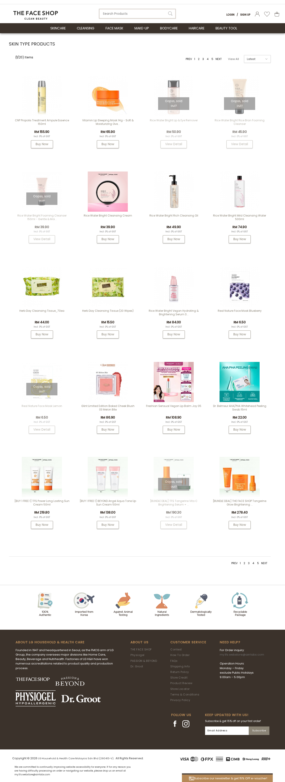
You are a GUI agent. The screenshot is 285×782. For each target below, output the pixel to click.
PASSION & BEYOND (143, 661)
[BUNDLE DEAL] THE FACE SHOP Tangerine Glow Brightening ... (239, 502)
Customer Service (188, 642)
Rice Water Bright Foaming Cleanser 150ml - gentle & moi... (42, 217)
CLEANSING (85, 28)
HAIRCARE (196, 28)
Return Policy (179, 672)
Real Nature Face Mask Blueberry (240, 311)
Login (230, 15)
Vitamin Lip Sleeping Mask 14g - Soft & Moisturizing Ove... (108, 122)
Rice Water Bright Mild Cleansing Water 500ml (239, 217)
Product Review (181, 683)
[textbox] (137, 14)
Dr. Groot (136, 666)
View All (233, 59)
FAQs (173, 661)
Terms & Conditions (184, 694)
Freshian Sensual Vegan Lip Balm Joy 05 (173, 406)
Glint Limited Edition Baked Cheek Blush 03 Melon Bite (107, 407)
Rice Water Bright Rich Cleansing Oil (173, 215)
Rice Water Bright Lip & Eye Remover (174, 120)
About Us (139, 642)
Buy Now (42, 144)
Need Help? (230, 642)
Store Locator (180, 689)
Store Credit (178, 677)
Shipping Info (180, 666)
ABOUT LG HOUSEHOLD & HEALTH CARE (50, 642)
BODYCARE (169, 28)
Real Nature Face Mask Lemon (42, 406)
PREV (189, 59)
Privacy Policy (180, 700)
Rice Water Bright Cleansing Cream (108, 215)
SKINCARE (58, 28)
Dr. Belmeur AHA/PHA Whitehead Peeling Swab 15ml (239, 407)
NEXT (219, 59)
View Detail (173, 144)
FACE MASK (114, 28)
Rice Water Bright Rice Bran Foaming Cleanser (240, 122)
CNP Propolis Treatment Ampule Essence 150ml (42, 122)
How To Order (179, 655)
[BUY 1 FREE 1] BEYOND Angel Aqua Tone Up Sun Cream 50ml (108, 502)
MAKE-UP (141, 28)
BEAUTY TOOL (226, 28)
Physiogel (137, 655)
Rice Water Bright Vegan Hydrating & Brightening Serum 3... (174, 312)
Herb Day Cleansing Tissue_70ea (41, 311)
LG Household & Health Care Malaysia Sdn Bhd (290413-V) (76, 758)
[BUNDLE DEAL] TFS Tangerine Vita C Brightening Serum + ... (173, 502)
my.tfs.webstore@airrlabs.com (242, 654)
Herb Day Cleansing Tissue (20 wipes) (108, 311)
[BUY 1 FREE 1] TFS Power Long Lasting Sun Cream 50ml (41, 502)
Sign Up (245, 15)
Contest (176, 649)
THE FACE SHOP (141, 649)
